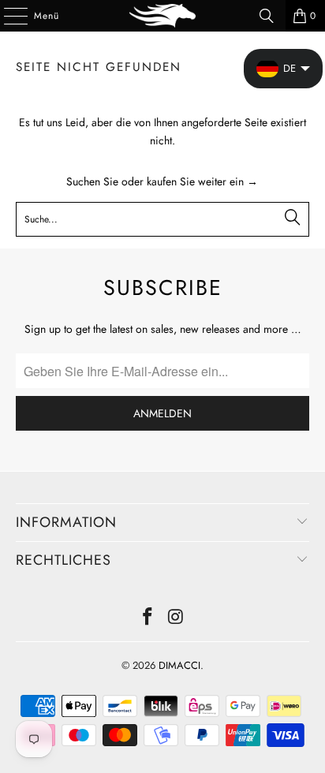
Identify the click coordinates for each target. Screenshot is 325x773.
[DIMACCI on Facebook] (147, 618)
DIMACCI (179, 665)
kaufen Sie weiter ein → (202, 181)
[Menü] (7, 16)
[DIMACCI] (162, 16)
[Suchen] (267, 16)
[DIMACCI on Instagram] (176, 618)
